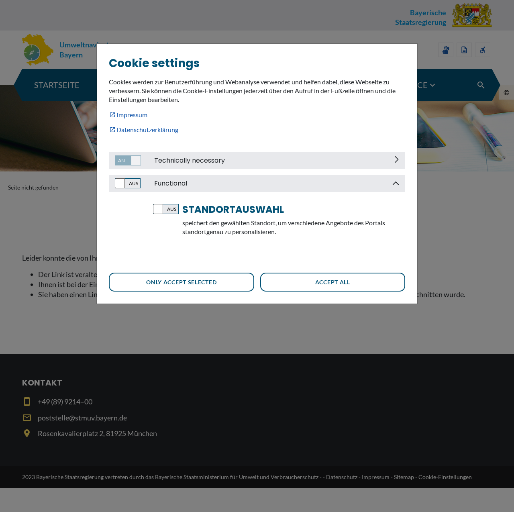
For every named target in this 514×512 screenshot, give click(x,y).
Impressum (131, 114)
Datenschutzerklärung (147, 129)
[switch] (125, 160)
